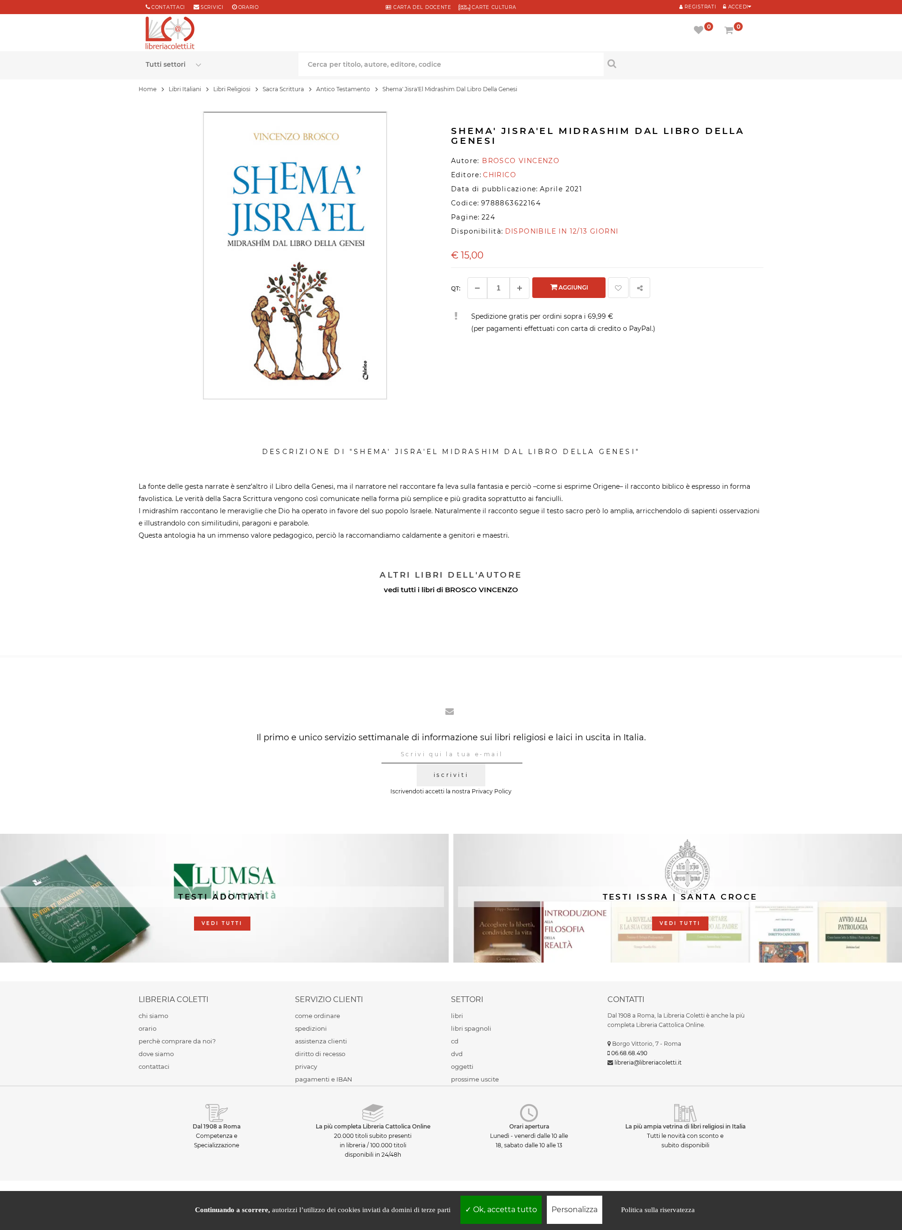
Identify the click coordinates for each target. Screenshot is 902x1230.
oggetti (462, 1066)
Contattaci (168, 7)
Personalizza (575, 1209)
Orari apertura (529, 1126)
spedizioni (311, 1028)
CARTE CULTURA (493, 7)
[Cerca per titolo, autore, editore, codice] (680, 63)
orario (248, 7)
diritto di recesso (320, 1054)
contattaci (154, 1066)
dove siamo (156, 1054)
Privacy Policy (492, 791)
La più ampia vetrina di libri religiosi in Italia (685, 1126)
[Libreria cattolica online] (170, 33)
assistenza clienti (321, 1041)
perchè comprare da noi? (177, 1041)
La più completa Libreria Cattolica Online (373, 1126)
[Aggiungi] (519, 288)
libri (457, 1015)
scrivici (212, 7)
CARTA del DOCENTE (421, 7)
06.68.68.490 (629, 1053)
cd (455, 1041)
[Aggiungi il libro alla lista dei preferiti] (618, 287)
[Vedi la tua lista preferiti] (700, 31)
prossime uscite (475, 1079)
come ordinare (317, 1015)
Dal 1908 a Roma (217, 1126)
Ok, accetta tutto (504, 1209)
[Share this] (640, 287)
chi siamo (153, 1015)
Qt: (455, 288)
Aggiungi (572, 287)
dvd (457, 1054)
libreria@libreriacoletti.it (648, 1062)
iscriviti (451, 774)
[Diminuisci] (477, 288)
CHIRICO (499, 175)
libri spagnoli (471, 1028)
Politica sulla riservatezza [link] (658, 1210)
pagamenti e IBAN (323, 1079)
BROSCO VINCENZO (481, 589)
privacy (306, 1066)
